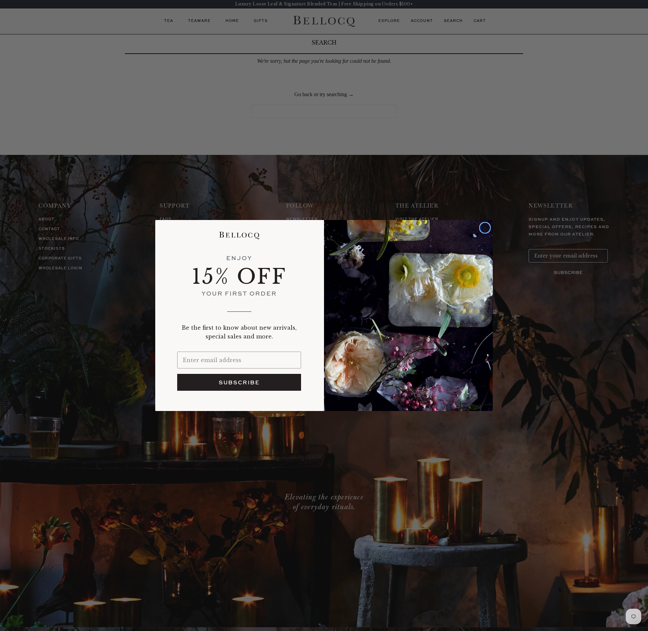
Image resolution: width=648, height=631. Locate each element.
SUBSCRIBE (239, 382)
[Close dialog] (485, 228)
